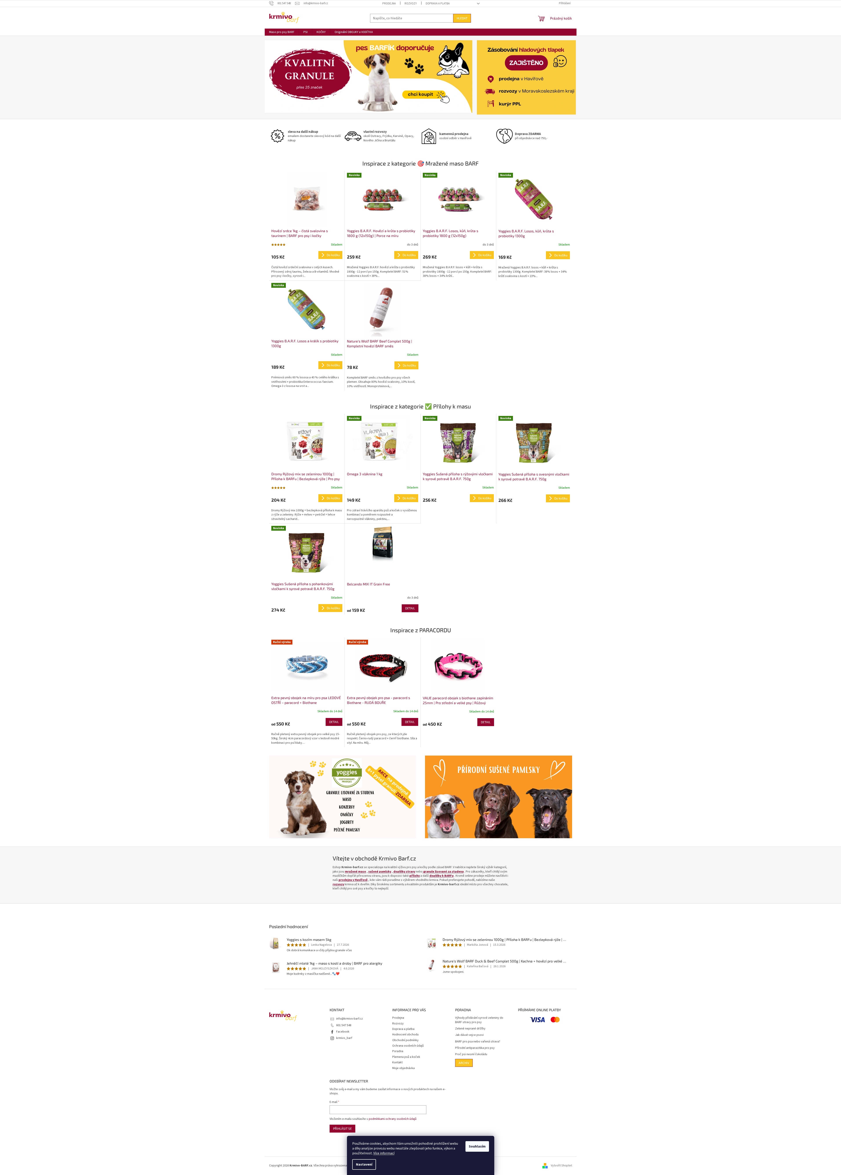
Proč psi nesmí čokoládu (471, 1054)
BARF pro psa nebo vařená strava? (477, 1042)
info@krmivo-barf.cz (349, 1019)
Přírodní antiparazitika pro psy (475, 1048)
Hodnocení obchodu (405, 1034)
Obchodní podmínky (405, 1040)
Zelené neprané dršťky (470, 1029)
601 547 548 (343, 1025)
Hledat (462, 18)
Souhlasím (477, 1146)
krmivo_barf (344, 1038)
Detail (410, 608)
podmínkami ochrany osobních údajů (392, 1119)
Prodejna (389, 3)
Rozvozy (411, 3)
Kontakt (397, 1062)
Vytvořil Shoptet (561, 1165)
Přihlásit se (342, 1128)
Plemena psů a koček (406, 1057)
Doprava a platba (438, 3)
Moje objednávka (403, 1068)
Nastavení (364, 1164)
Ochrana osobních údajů (408, 1046)
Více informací (383, 1153)
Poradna (397, 1051)
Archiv (464, 1063)
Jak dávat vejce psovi (469, 1035)
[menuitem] (282, 32)
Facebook (342, 1031)
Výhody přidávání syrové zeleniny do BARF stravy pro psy (479, 1020)
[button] (280, 76)
